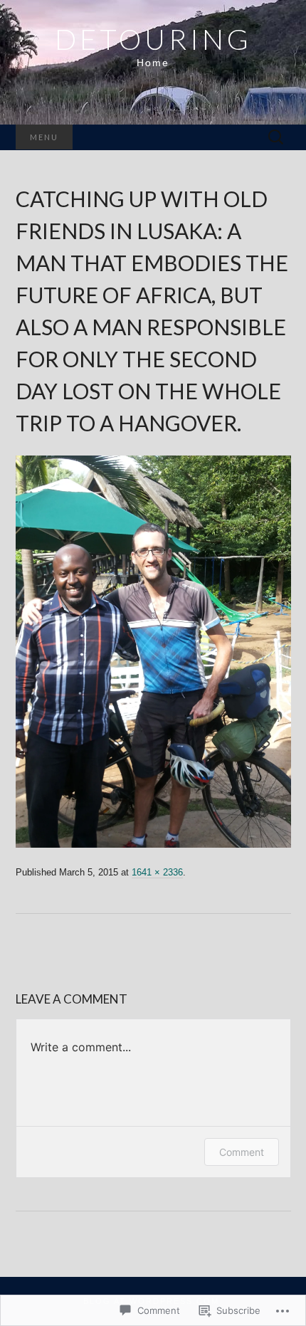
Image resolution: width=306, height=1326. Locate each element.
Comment (241, 1152)
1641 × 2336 (157, 872)
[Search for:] (276, 137)
